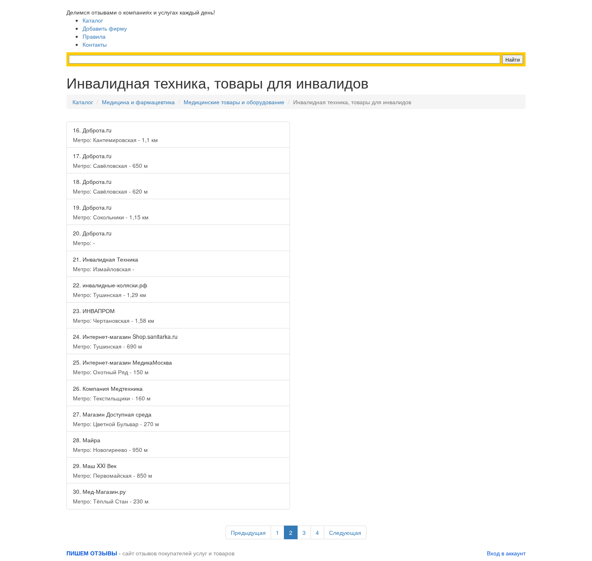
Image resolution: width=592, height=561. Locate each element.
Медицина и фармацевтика (138, 102)
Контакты (95, 44)
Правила (94, 36)
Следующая (345, 532)
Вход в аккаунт (506, 553)
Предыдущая (248, 532)
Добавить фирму (105, 28)
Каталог (93, 20)
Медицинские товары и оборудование (234, 102)
